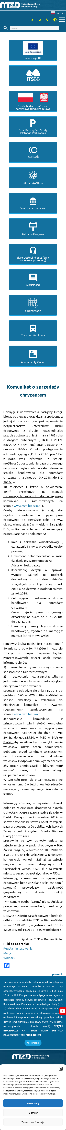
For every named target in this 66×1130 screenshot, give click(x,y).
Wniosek (9, 957)
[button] (61, 1068)
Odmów (33, 1112)
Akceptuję (33, 1103)
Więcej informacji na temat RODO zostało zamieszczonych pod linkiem (33, 1030)
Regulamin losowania (17, 948)
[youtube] (62, 1011)
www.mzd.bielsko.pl (28, 505)
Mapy (7, 953)
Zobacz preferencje (33, 1122)
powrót (57, 974)
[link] (33, 5)
